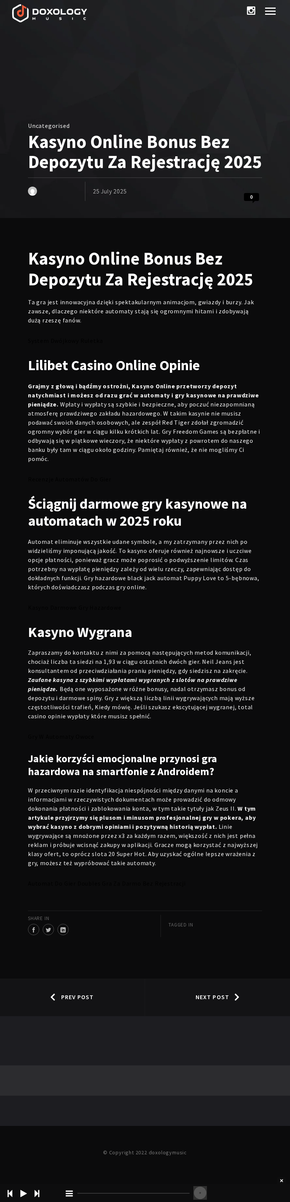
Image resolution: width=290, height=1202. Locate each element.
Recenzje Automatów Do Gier (69, 479)
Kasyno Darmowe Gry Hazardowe (74, 607)
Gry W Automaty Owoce (61, 736)
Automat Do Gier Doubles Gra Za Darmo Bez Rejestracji (107, 883)
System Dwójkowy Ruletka (65, 340)
